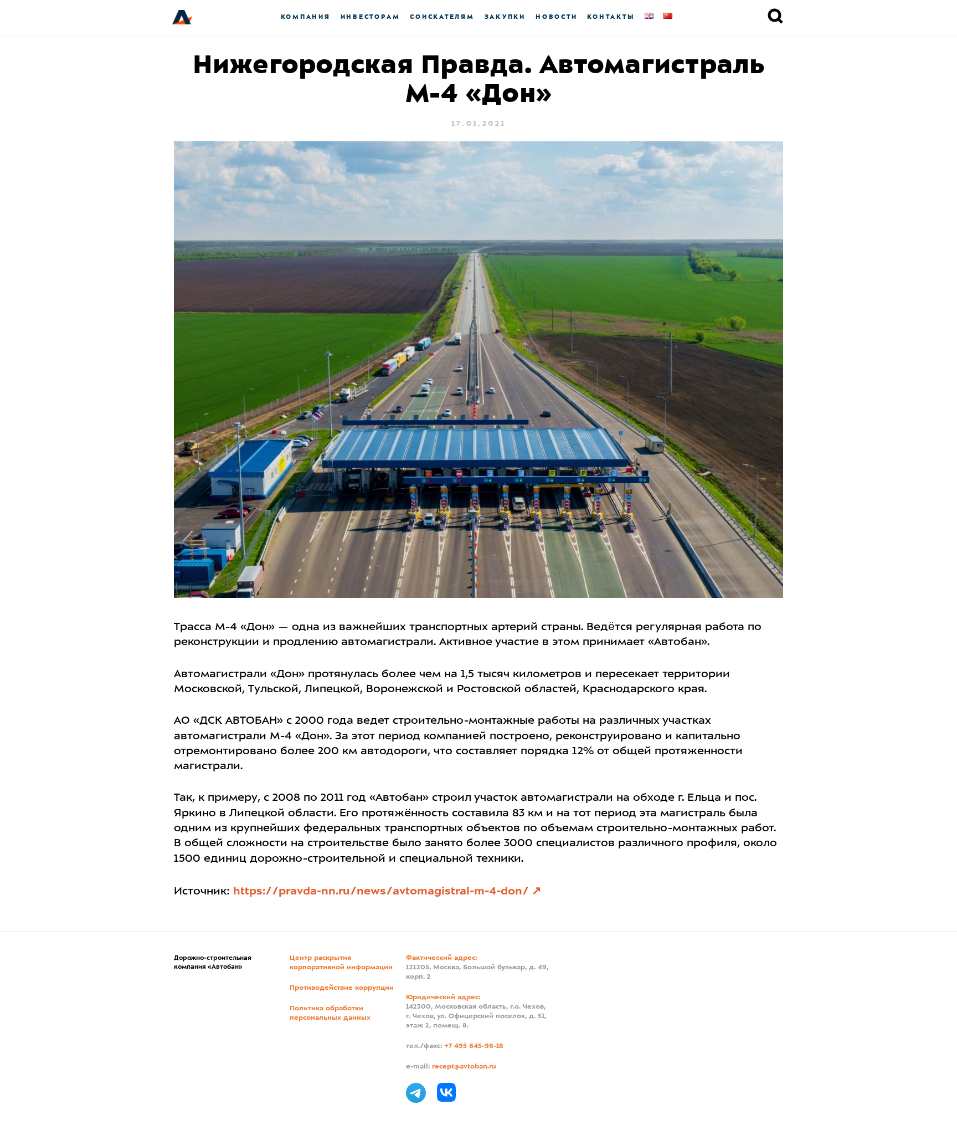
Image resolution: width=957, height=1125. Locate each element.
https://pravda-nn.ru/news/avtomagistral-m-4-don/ (381, 891)
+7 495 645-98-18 (473, 1046)
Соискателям (442, 17)
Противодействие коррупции (342, 988)
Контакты (611, 17)
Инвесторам (370, 17)
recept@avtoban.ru (464, 1066)
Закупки (505, 17)
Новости (556, 17)
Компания (306, 17)
